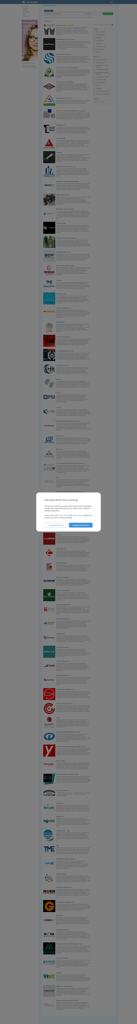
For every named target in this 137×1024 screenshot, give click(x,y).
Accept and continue (81, 525)
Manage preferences (56, 525)
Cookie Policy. (77, 515)
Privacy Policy (63, 515)
